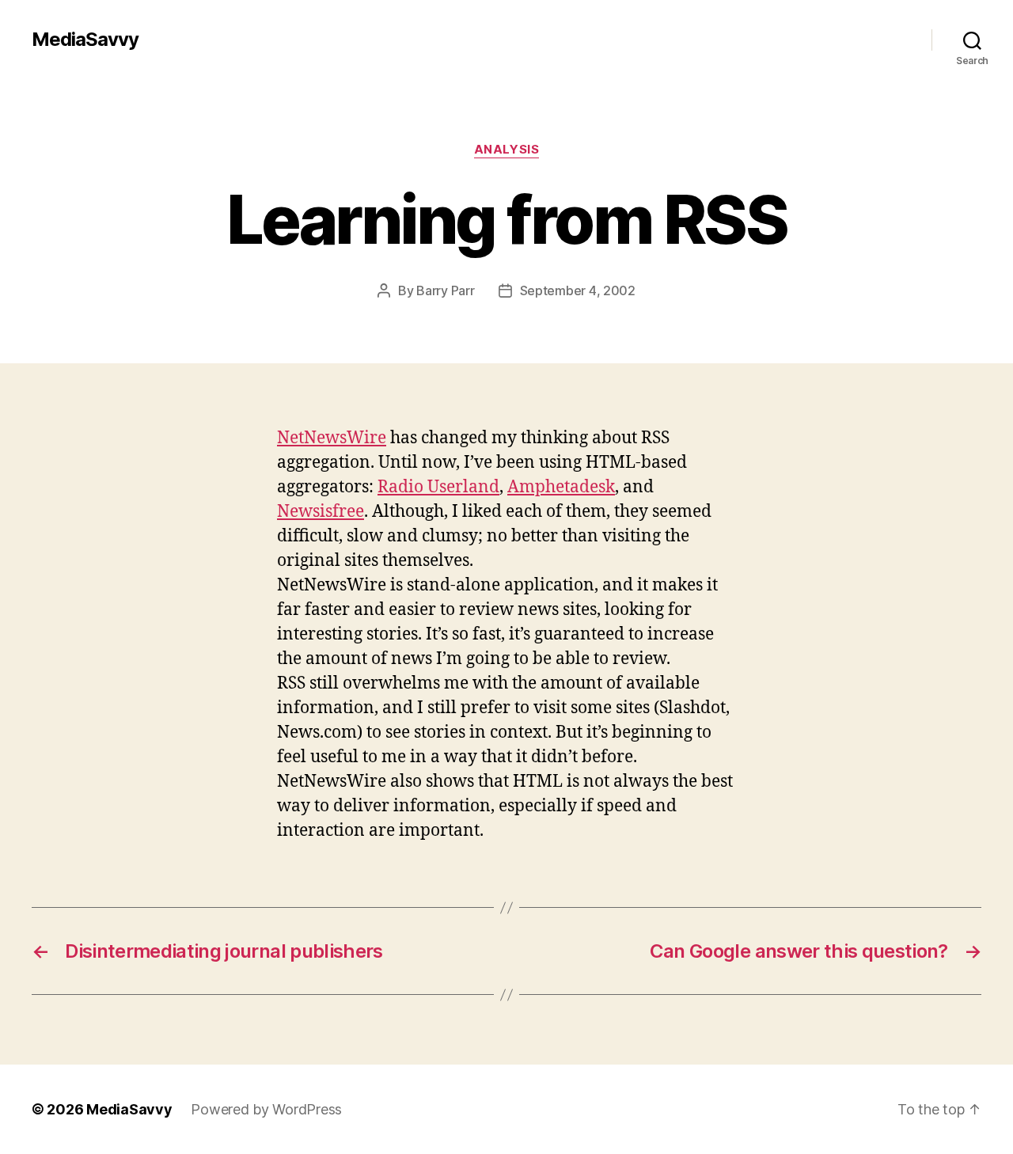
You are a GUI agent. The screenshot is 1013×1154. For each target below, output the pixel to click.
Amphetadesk (561, 487)
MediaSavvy (85, 39)
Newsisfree (320, 511)
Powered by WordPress (266, 1109)
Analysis (506, 149)
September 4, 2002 (577, 290)
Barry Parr (445, 290)
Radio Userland (438, 487)
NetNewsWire (331, 438)
